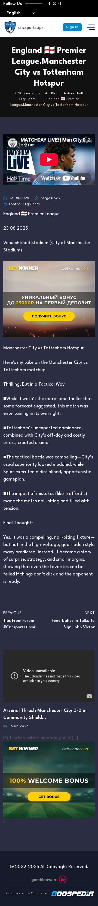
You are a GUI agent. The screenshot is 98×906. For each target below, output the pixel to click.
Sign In (72, 27)
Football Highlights (24, 204)
